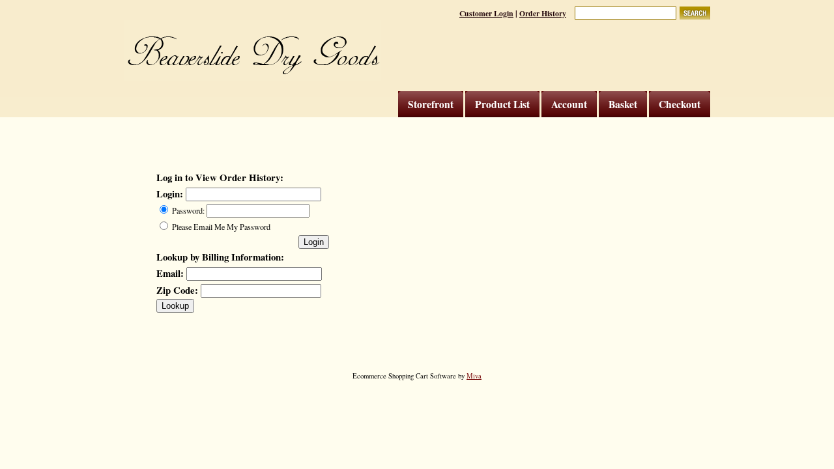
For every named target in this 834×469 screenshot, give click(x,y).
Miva (474, 375)
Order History (542, 13)
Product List (502, 104)
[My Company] (252, 50)
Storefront (430, 104)
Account (569, 104)
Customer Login (486, 13)
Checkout (679, 104)
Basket (623, 104)
